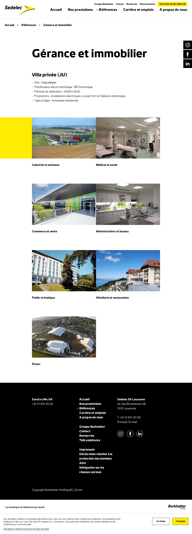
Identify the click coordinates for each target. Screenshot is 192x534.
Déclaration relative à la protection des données (26, 529)
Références (28, 25)
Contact (120, 4)
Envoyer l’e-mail (127, 421)
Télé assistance (147, 4)
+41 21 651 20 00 (42, 403)
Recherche (131, 4)
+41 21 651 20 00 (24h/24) (172, 4)
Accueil (9, 25)
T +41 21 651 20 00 (129, 417)
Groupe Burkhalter (103, 4)
